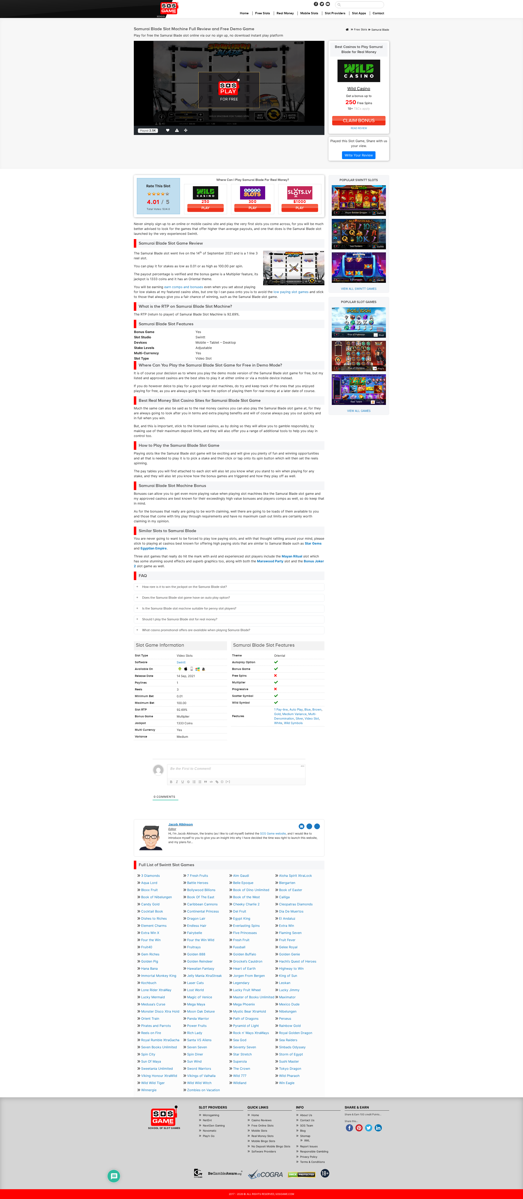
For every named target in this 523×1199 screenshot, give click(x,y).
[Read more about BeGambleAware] (225, 1173)
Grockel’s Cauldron (247, 961)
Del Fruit (239, 911)
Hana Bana (149, 968)
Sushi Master (289, 1061)
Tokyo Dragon (290, 1068)
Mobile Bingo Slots (263, 1141)
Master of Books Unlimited (253, 997)
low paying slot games (291, 292)
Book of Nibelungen (156, 897)
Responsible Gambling (314, 1151)
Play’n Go (209, 1136)
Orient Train (150, 1018)
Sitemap (305, 1136)
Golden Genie (289, 954)
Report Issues (309, 1146)
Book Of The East (200, 897)
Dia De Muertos (291, 911)
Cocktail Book (152, 911)
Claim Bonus (359, 121)
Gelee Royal (288, 947)
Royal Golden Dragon (295, 1033)
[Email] (301, 826)
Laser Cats (195, 983)
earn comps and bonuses (183, 287)
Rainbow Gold (290, 1026)
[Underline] (183, 781)
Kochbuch (148, 983)
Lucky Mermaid (153, 997)
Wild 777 (239, 1076)
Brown (317, 709)
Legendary (241, 983)
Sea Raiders (288, 1040)
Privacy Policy (308, 1156)
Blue (307, 709)
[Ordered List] (194, 781)
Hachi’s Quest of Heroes (297, 961)
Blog (303, 1130)
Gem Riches (150, 954)
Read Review (359, 128)
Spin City (148, 1054)
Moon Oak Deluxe (201, 1011)
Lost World (195, 990)
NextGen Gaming (214, 1125)
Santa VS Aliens (199, 1040)
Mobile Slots (309, 13)
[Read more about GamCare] (198, 1173)
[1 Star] (149, 194)
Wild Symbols (293, 723)
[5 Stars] (167, 194)
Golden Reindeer (200, 961)
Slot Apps (359, 13)
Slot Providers (335, 13)
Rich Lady (194, 1033)
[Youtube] (328, 4)
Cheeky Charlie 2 (246, 904)
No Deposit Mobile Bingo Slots (270, 1146)
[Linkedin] (317, 826)
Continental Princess (203, 911)
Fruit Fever (287, 940)
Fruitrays (194, 947)
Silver (299, 718)
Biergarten (287, 883)
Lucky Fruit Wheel (247, 990)
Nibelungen (287, 1011)
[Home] (347, 29)
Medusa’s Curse (153, 1004)
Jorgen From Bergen (249, 976)
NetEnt (207, 1120)
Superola (240, 1061)
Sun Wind (194, 1061)
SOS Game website (273, 833)
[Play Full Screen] (186, 130)
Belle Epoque (243, 883)
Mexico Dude (289, 1004)
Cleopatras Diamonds (296, 904)
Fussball (239, 947)
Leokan (284, 983)
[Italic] (177, 781)
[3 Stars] (158, 194)
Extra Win (286, 926)
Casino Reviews (261, 1120)
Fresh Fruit (241, 940)
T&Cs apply (362, 108)
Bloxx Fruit (149, 890)
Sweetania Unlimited (157, 1068)
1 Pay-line (281, 709)
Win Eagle (286, 1083)
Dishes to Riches (154, 918)
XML (307, 1140)
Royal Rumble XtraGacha (160, 1040)
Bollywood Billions (201, 890)
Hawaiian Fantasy (200, 968)
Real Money (285, 13)
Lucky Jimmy (289, 990)
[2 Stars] (154, 194)
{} (222, 781)
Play (205, 208)
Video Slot (312, 718)
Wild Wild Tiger (153, 1083)
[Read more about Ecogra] (265, 1174)
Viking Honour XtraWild (159, 1076)
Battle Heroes (197, 883)
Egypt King (241, 918)
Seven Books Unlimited (159, 1047)
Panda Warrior (198, 1018)
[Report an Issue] (177, 130)
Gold (277, 714)
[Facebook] (316, 4)
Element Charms (154, 926)
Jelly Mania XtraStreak (204, 976)
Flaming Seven (290, 933)
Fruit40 (146, 947)
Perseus (285, 1018)
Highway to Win (291, 968)
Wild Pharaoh (289, 1076)
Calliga (284, 897)
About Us (306, 1115)
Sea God (239, 1040)
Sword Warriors (199, 1068)
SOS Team (306, 1125)
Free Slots (262, 13)
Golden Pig (149, 961)
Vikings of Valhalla (201, 1076)
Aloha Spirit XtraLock (295, 876)
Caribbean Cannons (202, 904)
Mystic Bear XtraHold (249, 1011)
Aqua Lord (149, 883)
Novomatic (209, 1130)
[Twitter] (322, 4)
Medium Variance (294, 714)
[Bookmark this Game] (168, 130)
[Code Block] (211, 781)
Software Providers (263, 1151)
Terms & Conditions (312, 1161)
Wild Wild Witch (199, 1083)
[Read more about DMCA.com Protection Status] (301, 1175)
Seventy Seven (244, 1047)
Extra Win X (150, 933)
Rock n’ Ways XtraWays (251, 1033)
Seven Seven (197, 1047)
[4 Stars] (163, 194)
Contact (378, 13)
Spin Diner (195, 1054)
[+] (228, 781)
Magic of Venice (199, 997)
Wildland (239, 1083)
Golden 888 (196, 954)
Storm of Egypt (291, 1054)
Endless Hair (196, 926)
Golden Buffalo (244, 954)
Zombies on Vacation (203, 1090)
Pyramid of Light (246, 1026)
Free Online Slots (262, 1125)
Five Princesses (245, 933)
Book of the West (246, 897)
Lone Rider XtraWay (156, 990)
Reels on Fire (151, 1033)
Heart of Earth (244, 968)
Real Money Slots (262, 1136)
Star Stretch (242, 1054)
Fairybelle (194, 933)
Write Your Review (359, 155)
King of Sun (288, 976)
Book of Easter (290, 890)
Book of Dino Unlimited (251, 890)
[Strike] (188, 781)
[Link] (217, 781)
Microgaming (211, 1115)
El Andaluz (287, 918)
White (278, 723)
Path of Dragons (245, 1018)
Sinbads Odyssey (292, 1047)
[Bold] (171, 781)
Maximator (287, 997)
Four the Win (151, 940)
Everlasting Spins (246, 926)
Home (244, 13)
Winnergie (148, 1090)
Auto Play (296, 709)
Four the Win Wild (200, 940)
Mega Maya (196, 1004)
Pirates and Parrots (156, 1026)
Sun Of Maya (151, 1061)
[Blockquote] (205, 781)
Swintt (181, 662)
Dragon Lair (196, 918)
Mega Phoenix (244, 1004)
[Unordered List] (200, 781)
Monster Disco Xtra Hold (160, 1011)
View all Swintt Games (359, 288)
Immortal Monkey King (158, 976)
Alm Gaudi (241, 876)
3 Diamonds (150, 876)
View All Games (359, 410)
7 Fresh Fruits (197, 876)
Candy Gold (150, 904)
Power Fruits (197, 1026)
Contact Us (307, 1120)
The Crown (241, 1068)
